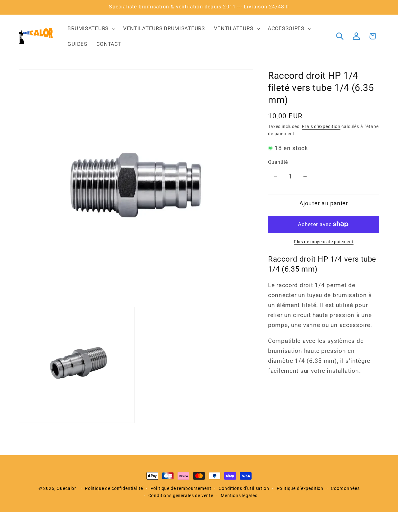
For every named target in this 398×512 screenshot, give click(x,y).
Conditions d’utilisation (244, 488)
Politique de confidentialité (114, 488)
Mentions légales (239, 495)
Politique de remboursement (180, 488)
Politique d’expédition (300, 488)
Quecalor (66, 488)
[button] (90, 28)
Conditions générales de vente (180, 495)
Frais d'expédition (321, 126)
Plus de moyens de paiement (324, 241)
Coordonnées (345, 488)
